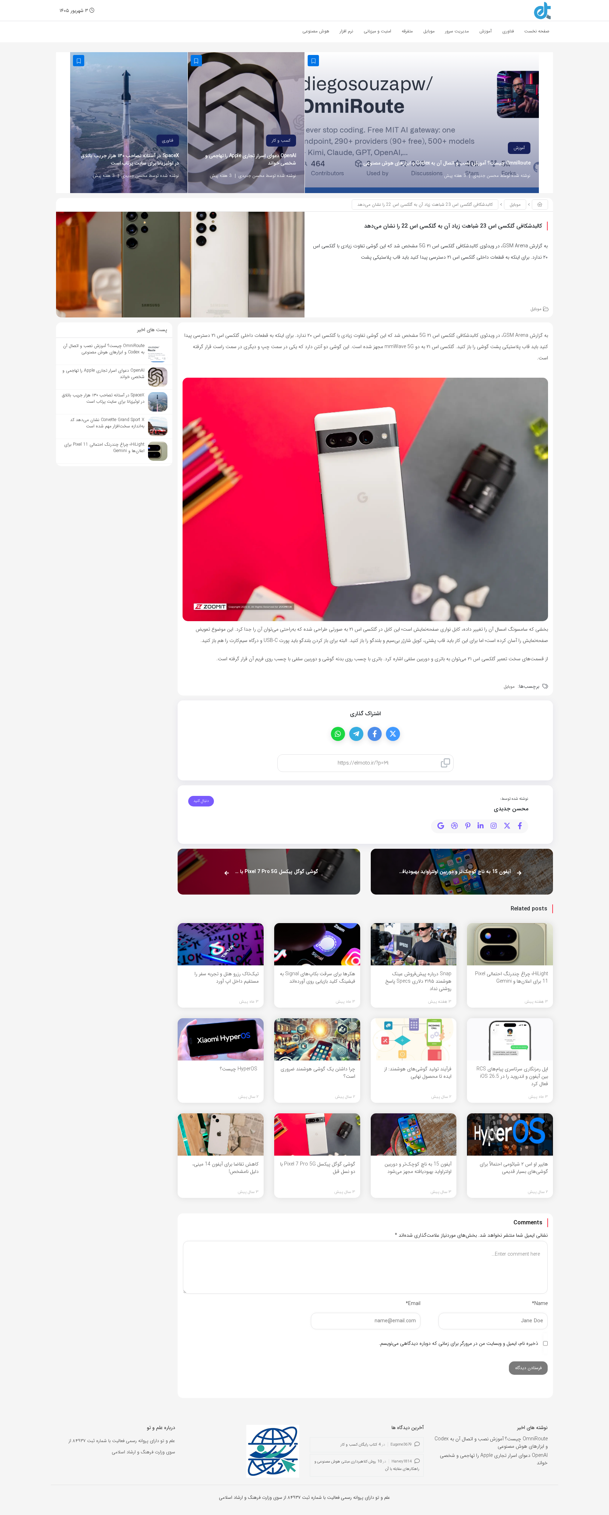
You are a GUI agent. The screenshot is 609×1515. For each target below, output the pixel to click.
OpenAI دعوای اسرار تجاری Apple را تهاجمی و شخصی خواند (250, 159)
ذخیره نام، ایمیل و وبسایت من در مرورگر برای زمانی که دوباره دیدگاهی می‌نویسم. (458, 1343)
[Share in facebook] (375, 734)
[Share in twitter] (393, 734)
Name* (540, 1303)
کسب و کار (281, 140)
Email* (413, 1303)
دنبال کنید (201, 801)
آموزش (519, 147)
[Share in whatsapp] (338, 734)
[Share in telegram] (356, 734)
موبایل (515, 204)
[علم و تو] (542, 10)
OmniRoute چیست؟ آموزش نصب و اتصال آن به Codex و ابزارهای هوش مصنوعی (446, 163)
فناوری (167, 140)
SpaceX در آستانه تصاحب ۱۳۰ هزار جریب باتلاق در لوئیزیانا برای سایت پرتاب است (130, 159)
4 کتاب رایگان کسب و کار (360, 1445)
